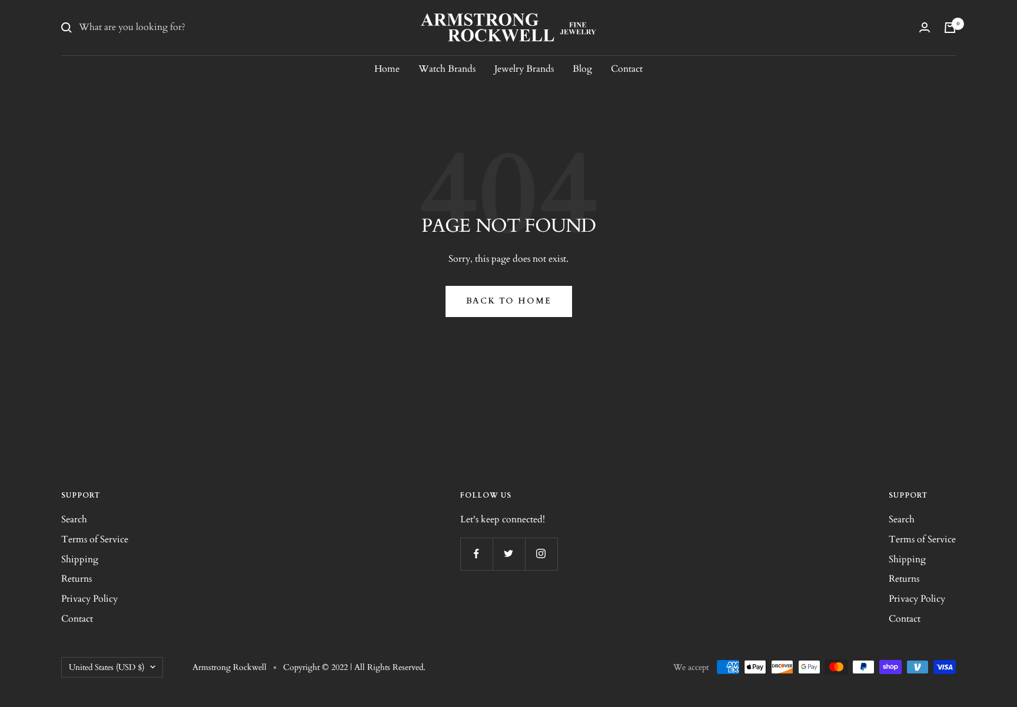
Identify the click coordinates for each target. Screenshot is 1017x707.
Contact (627, 68)
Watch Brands (447, 68)
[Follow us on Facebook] (476, 554)
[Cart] (950, 27)
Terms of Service (94, 539)
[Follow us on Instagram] (541, 554)
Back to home (508, 300)
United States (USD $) (106, 667)
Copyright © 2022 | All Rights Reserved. (354, 667)
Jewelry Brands (524, 68)
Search (74, 519)
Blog (582, 68)
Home (387, 68)
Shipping (79, 559)
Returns (76, 578)
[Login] (924, 27)
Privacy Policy (89, 598)
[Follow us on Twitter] (509, 554)
